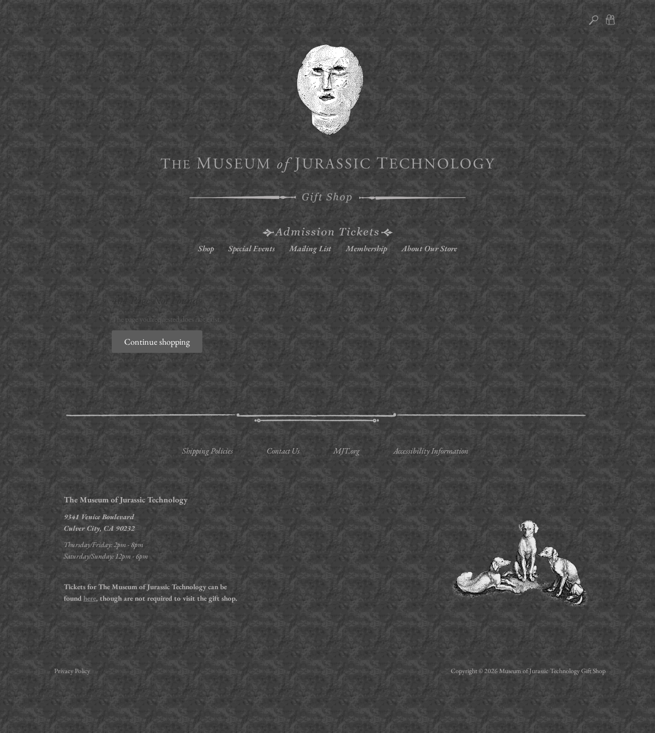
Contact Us (283, 450)
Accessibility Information (430, 450)
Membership (366, 248)
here (89, 598)
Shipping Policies (207, 450)
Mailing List (310, 248)
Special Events (251, 248)
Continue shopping (157, 341)
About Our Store (429, 248)
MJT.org (346, 450)
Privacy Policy (72, 670)
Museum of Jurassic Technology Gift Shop (552, 670)
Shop (206, 248)
